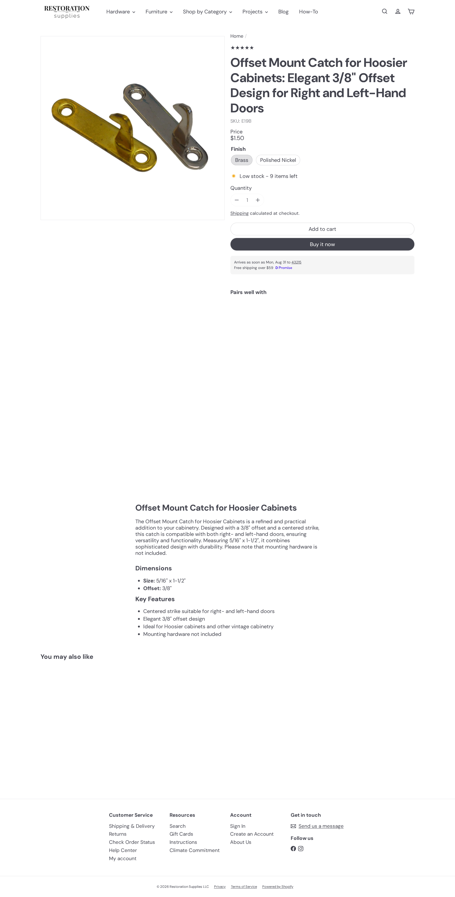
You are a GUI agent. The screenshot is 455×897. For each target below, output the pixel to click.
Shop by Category (205, 11)
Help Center (123, 850)
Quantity (241, 188)
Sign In (237, 826)
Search (178, 826)
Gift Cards (181, 834)
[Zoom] (132, 128)
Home (236, 36)
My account (122, 858)
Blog (283, 11)
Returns (118, 834)
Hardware (118, 11)
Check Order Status (132, 842)
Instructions (183, 842)
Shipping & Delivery (132, 826)
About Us (240, 842)
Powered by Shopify (277, 886)
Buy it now (322, 244)
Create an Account (252, 834)
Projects (253, 11)
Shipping (239, 213)
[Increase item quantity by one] (257, 200)
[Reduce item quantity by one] (236, 200)
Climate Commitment (195, 850)
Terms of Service (244, 886)
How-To (308, 11)
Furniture (157, 11)
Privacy (220, 886)
